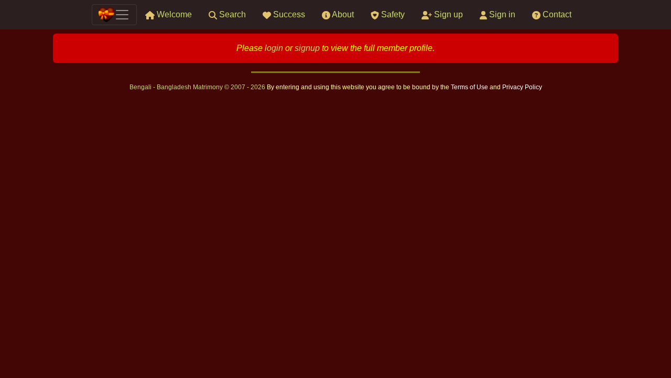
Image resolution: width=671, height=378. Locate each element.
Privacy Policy (522, 87)
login (274, 48)
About (342, 14)
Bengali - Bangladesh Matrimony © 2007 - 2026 (198, 87)
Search (231, 14)
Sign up (447, 14)
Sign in (501, 14)
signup (307, 48)
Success (288, 14)
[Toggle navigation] (114, 14)
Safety (392, 14)
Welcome (173, 14)
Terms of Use (470, 87)
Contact (555, 14)
